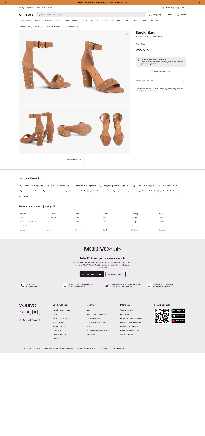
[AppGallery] (178, 321)
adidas (133, 226)
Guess (77, 218)
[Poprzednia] (6, 2)
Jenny (161, 214)
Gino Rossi (51, 214)
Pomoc (183, 8)
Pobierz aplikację (172, 8)
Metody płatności (59, 326)
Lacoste (134, 218)
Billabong (134, 214)
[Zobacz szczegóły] (183, 80)
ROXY (21, 218)
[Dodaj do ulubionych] (127, 34)
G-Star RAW (51, 218)
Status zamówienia (60, 318)
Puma (105, 226)
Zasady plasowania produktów (131, 318)
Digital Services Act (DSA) (129, 330)
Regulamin (37, 348)
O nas (88, 310)
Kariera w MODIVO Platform (97, 322)
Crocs (161, 218)
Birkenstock (79, 226)
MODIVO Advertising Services (97, 330)
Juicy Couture (24, 226)
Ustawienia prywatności (50, 348)
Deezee (77, 214)
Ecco (49, 222)
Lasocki (49, 230)
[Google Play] (178, 311)
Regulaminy (90, 334)
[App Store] (178, 316)
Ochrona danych (118, 348)
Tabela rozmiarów (126, 310)
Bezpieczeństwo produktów (130, 322)
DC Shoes (134, 230)
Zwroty (55, 314)
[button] (47, 67)
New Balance (52, 226)
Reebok (77, 230)
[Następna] (199, 2)
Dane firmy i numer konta (96, 314)
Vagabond (22, 214)
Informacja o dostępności (129, 326)
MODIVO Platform (93, 318)
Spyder (105, 230)
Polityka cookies (106, 348)
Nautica (22, 230)
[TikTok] (41, 312)
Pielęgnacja (124, 314)
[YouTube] (28, 312)
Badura (77, 222)
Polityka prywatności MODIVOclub (87, 348)
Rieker (105, 214)
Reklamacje (57, 330)
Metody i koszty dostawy (62, 310)
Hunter (161, 222)
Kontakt (56, 338)
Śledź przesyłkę (58, 322)
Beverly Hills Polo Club (27, 222)
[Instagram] (21, 312)
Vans (105, 222)
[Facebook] (35, 312)
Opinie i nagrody (126, 334)
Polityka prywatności (67, 348)
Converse (162, 230)
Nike (104, 218)
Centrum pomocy (59, 334)
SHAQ (133, 222)
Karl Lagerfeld (164, 226)
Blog (162, 8)
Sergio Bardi (146, 32)
